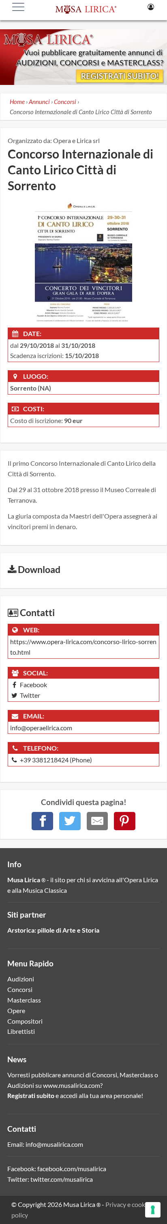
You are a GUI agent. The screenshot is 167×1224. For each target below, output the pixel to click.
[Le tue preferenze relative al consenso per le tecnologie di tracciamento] (153, 1209)
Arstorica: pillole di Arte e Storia (53, 930)
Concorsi (19, 989)
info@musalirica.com (54, 1144)
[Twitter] (70, 821)
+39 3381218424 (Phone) (55, 760)
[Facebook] (42, 821)
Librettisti (21, 1031)
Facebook (33, 684)
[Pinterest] (124, 821)
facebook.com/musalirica (71, 1168)
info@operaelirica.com (41, 727)
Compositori (25, 1021)
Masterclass (24, 1000)
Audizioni (20, 979)
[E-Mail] (97, 821)
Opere (16, 1010)
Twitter (29, 695)
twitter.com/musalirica (61, 1179)
